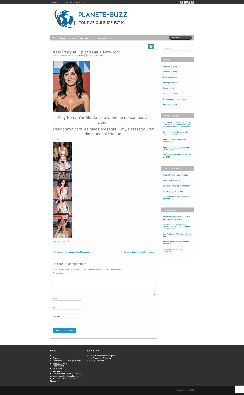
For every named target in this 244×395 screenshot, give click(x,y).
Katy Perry (99, 55)
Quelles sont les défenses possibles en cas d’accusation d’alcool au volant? (66, 374)
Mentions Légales (60, 363)
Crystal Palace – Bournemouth (175, 175)
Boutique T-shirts (170, 71)
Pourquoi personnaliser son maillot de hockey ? (177, 148)
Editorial (56, 358)
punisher (81, 55)
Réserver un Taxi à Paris (177, 235)
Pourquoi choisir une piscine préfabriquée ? (174, 140)
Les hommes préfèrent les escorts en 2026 (177, 155)
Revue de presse (104, 37)
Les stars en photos (171, 93)
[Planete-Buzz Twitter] (192, 2)
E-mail (56, 307)
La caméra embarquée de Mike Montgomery (72, 252)
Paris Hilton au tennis (171, 180)
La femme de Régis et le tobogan (176, 185)
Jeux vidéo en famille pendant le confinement (176, 197)
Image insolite (168, 88)
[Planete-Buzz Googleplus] (181, 2)
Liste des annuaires (60, 371)
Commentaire (59, 273)
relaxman (167, 249)
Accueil (62, 37)
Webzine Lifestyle (170, 104)
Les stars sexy (86, 37)
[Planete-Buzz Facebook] (185, 2)
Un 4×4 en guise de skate (173, 191)
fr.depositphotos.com (95, 360)
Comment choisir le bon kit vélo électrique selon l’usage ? (175, 133)
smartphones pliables (108, 355)
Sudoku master (169, 241)
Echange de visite (170, 82)
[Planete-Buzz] (91, 19)
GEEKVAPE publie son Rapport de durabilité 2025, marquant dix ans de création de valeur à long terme (177, 124)
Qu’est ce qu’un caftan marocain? (176, 217)
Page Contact (58, 365)
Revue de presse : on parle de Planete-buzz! (63, 379)
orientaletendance (170, 216)
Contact (72, 37)
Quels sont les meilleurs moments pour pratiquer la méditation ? (176, 226)
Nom (55, 298)
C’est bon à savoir (170, 77)
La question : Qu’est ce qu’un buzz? (67, 360)
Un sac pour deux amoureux (174, 99)
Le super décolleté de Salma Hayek (138, 252)
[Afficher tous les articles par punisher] (85, 55)
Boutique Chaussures (171, 66)
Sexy (56, 242)
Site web (56, 316)
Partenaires (57, 368)
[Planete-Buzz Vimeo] (188, 2)
